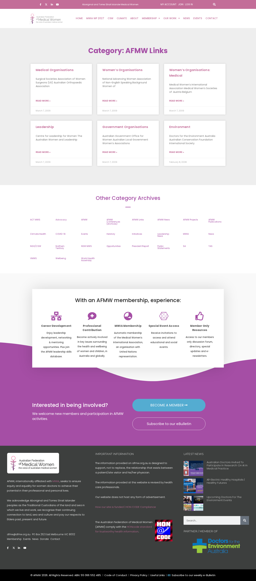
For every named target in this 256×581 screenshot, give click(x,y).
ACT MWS (35, 219)
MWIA (186, 233)
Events (197, 18)
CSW (110, 18)
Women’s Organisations (122, 70)
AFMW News (163, 219)
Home (79, 18)
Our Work (170, 18)
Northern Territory (60, 247)
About (134, 18)
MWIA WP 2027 (95, 18)
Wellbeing (61, 258)
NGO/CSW (35, 246)
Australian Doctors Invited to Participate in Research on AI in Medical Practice (227, 465)
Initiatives (137, 233)
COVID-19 (60, 233)
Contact (211, 18)
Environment (179, 127)
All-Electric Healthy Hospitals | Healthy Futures (226, 481)
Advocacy (61, 219)
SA (184, 246)
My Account (168, 4)
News (186, 18)
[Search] (244, 520)
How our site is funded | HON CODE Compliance (125, 507)
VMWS (33, 258)
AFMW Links (138, 219)
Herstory (111, 233)
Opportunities (114, 246)
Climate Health (38, 233)
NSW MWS (86, 246)
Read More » (43, 100)
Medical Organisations (54, 70)
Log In (189, 4)
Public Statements (163, 247)
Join (180, 4)
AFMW (84, 219)
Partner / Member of (201, 531)
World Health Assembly (88, 259)
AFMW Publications (215, 220)
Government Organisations (125, 127)
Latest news (194, 454)
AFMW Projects (190, 219)
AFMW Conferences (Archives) (113, 221)
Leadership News (163, 234)
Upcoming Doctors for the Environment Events (224, 498)
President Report (140, 246)
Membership (149, 18)
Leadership (45, 127)
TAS (210, 246)
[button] (214, 4)
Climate (122, 18)
